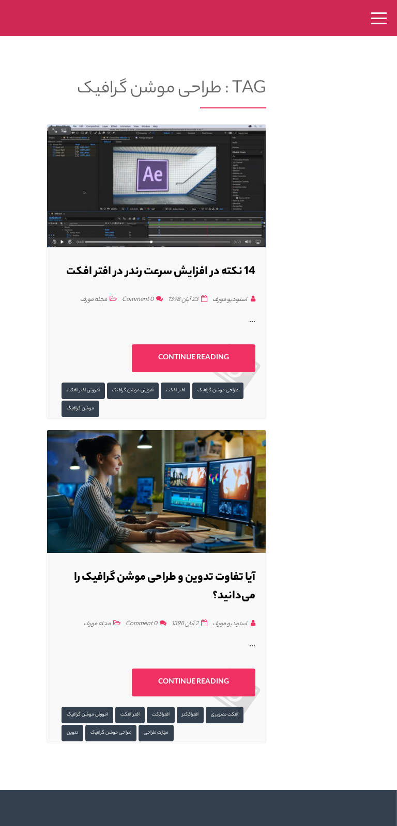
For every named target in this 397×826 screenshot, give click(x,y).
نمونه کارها (107, 406)
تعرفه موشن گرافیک (107, 453)
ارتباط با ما (107, 476)
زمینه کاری (107, 429)
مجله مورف (107, 499)
